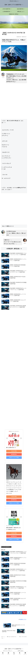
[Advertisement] (14, 103)
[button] (25, 351)
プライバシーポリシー (7, 650)
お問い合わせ (20, 650)
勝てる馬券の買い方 (11, 447)
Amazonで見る (14, 451)
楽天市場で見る (14, 454)
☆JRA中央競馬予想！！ (6, 546)
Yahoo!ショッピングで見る (14, 457)
